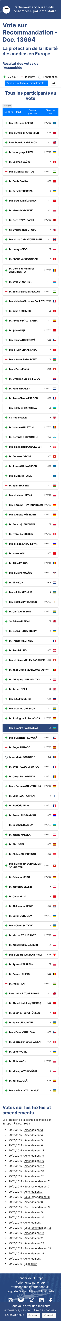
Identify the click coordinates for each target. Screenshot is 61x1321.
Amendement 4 (33, 1135)
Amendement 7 (33, 1191)
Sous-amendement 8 (37, 1196)
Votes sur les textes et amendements (25, 83)
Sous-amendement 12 (37, 1227)
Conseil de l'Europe (30, 1278)
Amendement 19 (34, 1253)
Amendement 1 (33, 1258)
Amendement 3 (33, 1130)
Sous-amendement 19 (37, 1248)
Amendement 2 (33, 1238)
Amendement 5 (33, 1140)
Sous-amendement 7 (37, 1181)
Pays (18, 112)
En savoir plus (14, 1315)
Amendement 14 (34, 1150)
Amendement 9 (33, 1212)
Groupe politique (32, 112)
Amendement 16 (34, 1160)
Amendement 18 (34, 1171)
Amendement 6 (33, 1145)
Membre (8, 112)
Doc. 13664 (23, 1123)
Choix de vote (50, 112)
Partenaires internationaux (31, 1287)
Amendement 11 (34, 1222)
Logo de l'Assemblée (21, 1291)
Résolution (30, 1263)
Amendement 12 (34, 1232)
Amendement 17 (34, 1166)
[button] (53, 83)
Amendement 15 (34, 1155)
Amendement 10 (34, 1217)
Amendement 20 (34, 1176)
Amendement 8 (33, 1202)
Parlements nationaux (30, 1282)
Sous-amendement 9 (37, 1207)
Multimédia (46, 1291)
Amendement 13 (34, 1243)
